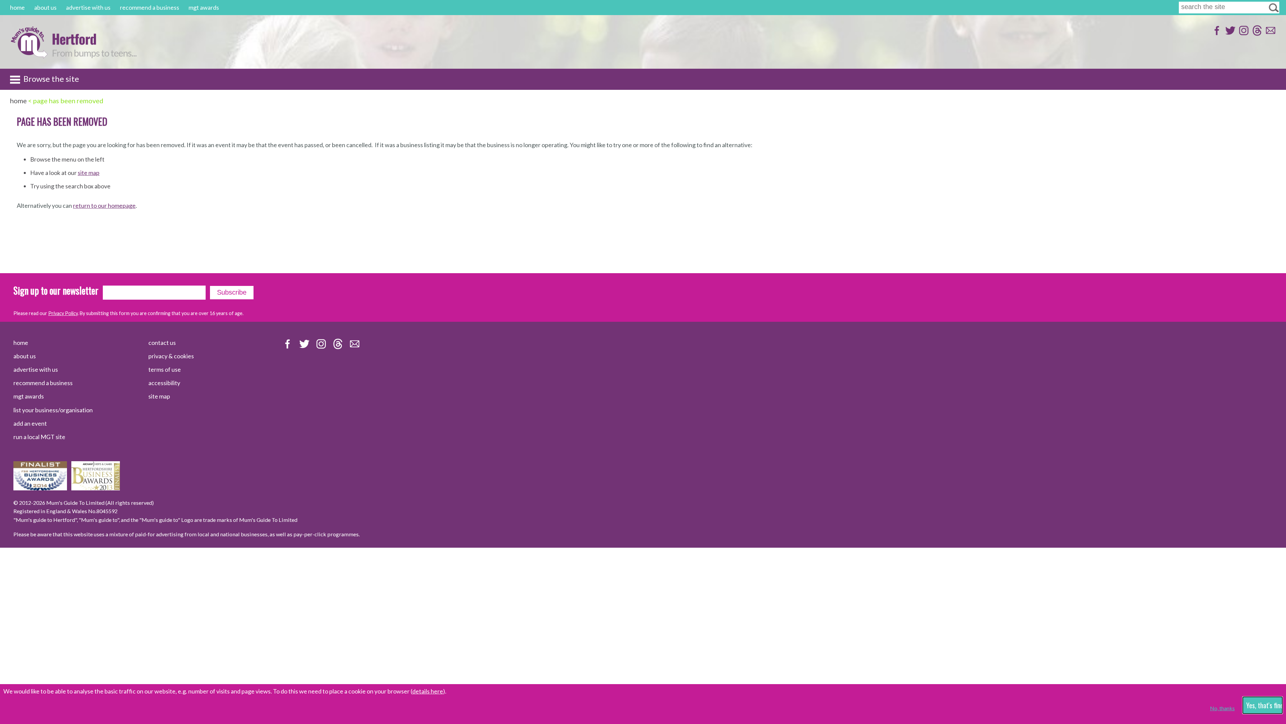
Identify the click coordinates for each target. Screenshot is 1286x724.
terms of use (164, 369)
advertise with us (88, 7)
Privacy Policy (63, 313)
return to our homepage (104, 205)
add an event (30, 423)
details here (427, 691)
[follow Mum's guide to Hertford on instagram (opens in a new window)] (1243, 34)
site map (88, 172)
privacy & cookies (171, 356)
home (17, 7)
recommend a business (149, 7)
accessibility (164, 382)
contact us (162, 342)
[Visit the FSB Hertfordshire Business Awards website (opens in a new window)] (40, 488)
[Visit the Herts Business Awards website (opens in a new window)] (95, 488)
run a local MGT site (39, 436)
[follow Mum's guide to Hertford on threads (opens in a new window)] (1256, 34)
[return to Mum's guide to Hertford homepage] (29, 56)
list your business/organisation (53, 410)
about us (45, 7)
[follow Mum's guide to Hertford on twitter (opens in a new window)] (1229, 34)
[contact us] (1270, 34)
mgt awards (204, 7)
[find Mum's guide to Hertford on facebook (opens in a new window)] (1216, 34)
